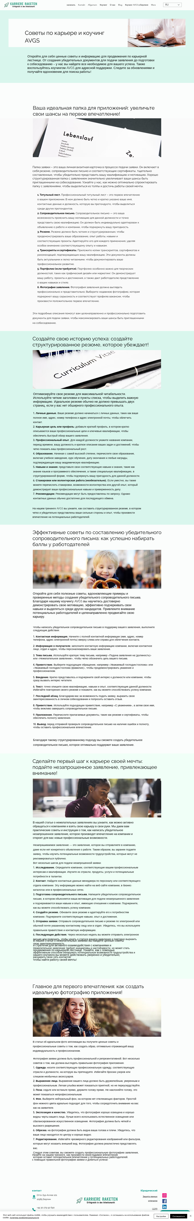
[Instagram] (164, 1195)
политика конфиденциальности (24, 1217)
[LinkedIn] (164, 1207)
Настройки (161, 1216)
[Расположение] (34, 1197)
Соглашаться (179, 1216)
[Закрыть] (190, 1216)
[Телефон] (34, 1209)
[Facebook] (164, 1201)
